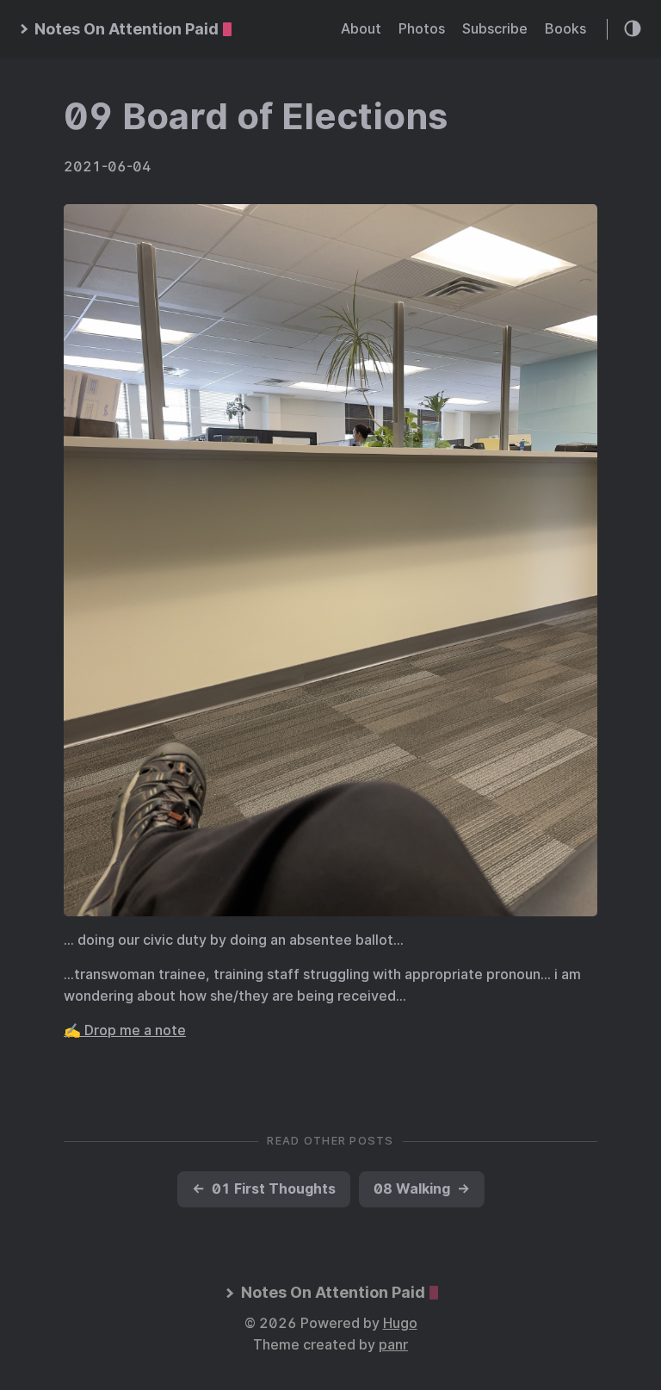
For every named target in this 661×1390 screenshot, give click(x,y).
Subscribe (495, 29)
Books (565, 29)
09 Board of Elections (256, 116)
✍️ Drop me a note (125, 1030)
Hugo (400, 1323)
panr (393, 1345)
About (361, 29)
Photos (421, 29)
